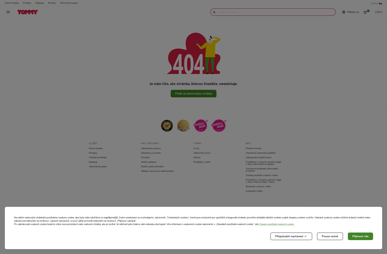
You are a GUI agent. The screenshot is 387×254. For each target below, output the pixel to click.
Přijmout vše (360, 236)
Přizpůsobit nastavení (289, 236)
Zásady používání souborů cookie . (277, 224)
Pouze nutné (330, 236)
